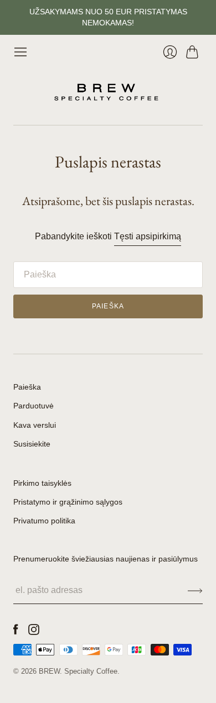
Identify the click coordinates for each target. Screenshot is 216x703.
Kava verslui (34, 425)
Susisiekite (31, 443)
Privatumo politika (44, 520)
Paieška (27, 386)
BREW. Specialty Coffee (78, 671)
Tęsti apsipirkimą (147, 236)
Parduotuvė (33, 405)
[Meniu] (20, 52)
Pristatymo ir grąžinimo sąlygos (67, 501)
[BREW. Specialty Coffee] (108, 92)
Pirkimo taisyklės (42, 483)
